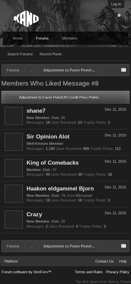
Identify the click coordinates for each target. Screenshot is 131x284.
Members (70, 38)
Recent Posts (51, 54)
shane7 (36, 110)
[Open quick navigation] (123, 70)
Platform (11, 261)
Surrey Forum (119, 282)
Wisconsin (84, 195)
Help (123, 261)
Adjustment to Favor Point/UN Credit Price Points (59, 97)
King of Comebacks (53, 162)
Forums (42, 38)
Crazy (34, 214)
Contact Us (104, 261)
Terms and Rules (89, 272)
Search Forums (20, 54)
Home (18, 38)
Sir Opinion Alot (48, 136)
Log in (116, 4)
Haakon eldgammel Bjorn (60, 188)
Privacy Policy (117, 272)
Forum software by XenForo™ (26, 272)
